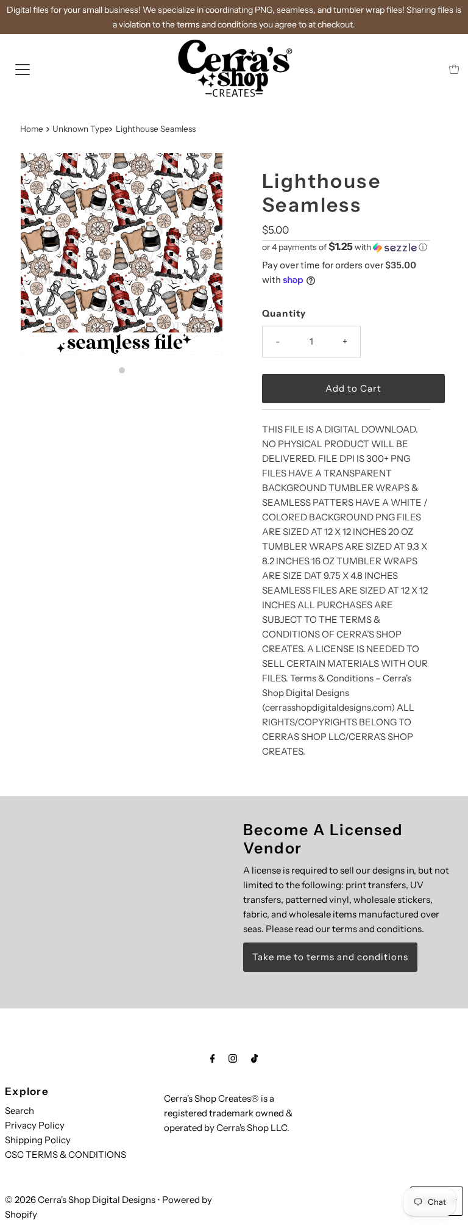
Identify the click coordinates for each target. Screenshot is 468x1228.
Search (19, 1110)
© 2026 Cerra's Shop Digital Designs (80, 1199)
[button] (346, 247)
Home (31, 129)
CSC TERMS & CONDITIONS (65, 1154)
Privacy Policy (35, 1125)
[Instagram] (233, 1058)
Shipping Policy (38, 1140)
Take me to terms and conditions (330, 957)
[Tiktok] (254, 1058)
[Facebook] (212, 1058)
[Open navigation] (22, 69)
